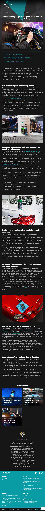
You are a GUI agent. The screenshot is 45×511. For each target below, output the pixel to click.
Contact (4, 479)
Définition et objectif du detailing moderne (13, 54)
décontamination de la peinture (31, 151)
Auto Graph (4, 11)
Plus (4, 404)
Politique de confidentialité (28, 502)
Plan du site (25, 504)
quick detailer (16, 333)
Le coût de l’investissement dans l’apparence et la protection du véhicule (19, 58)
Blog (9, 11)
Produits (25, 495)
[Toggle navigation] (41, 4)
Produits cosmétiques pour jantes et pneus (32, 488)
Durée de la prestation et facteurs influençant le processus (17, 57)
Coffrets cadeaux (27, 491)
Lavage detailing (15, 11)
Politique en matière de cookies (30, 501)
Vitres (24, 486)
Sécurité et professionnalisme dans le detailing (14, 61)
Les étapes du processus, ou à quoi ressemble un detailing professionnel (20, 55)
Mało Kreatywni (39, 509)
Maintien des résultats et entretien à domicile (13, 60)
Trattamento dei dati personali (29, 499)
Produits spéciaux (27, 489)
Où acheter (4, 478)
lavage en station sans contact (27, 288)
